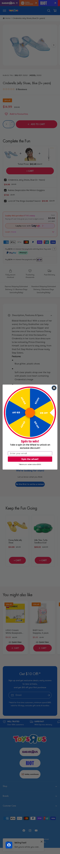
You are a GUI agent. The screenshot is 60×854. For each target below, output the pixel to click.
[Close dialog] (54, 388)
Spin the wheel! (30, 459)
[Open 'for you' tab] (9, 845)
